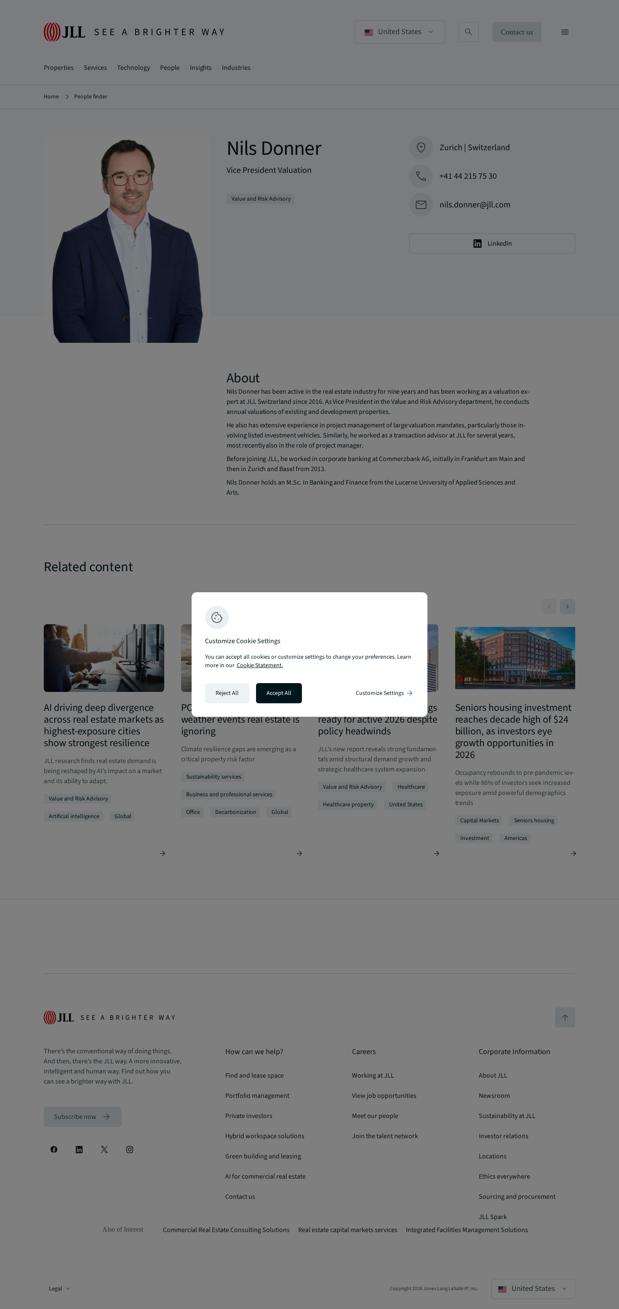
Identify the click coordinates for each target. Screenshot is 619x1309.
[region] (309, 654)
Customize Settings (385, 693)
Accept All (279, 693)
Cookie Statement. (260, 665)
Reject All (227, 693)
